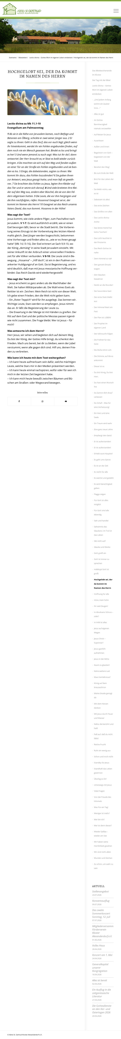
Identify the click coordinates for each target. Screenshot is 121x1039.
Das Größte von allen (103, 211)
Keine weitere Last (102, 671)
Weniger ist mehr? (102, 813)
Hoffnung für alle (101, 594)
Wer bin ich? (99, 819)
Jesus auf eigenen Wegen (101, 630)
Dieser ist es (99, 366)
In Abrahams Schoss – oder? (103, 614)
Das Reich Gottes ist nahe (102, 250)
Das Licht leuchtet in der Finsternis (103, 240)
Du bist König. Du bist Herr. (103, 374)
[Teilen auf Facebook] (19, 401)
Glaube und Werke (102, 547)
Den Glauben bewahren (99, 276)
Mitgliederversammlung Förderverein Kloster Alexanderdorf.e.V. (105, 931)
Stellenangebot (100, 891)
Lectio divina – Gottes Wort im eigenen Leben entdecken (102, 89)
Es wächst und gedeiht (104, 478)
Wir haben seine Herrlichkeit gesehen (103, 843)
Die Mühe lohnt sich (102, 350)
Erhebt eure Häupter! (103, 453)
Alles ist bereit (99, 980)
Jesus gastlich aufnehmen (100, 650)
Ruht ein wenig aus (102, 750)
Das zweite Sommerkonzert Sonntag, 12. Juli (101, 913)
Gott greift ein (100, 553)
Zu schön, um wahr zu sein (103, 866)
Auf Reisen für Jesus (102, 134)
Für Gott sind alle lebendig (101, 512)
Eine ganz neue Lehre (103, 429)
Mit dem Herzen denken (101, 705)
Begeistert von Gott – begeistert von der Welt (103, 156)
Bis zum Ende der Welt (103, 173)
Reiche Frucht (100, 744)
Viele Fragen (99, 791)
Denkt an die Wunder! (103, 285)
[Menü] (115, 9)
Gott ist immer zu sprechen (101, 561)
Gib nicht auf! (100, 541)
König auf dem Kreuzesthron (100, 685)
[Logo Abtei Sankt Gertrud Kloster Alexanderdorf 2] (21, 9)
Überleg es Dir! (100, 779)
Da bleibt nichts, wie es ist (102, 191)
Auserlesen (99, 140)
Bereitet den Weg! (101, 167)
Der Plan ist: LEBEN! (102, 317)
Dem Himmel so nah (103, 258)
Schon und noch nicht (103, 756)
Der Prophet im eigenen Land (100, 325)
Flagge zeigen (100, 494)
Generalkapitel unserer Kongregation (100, 968)
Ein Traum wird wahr (103, 423)
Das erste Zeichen (101, 205)
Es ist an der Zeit (101, 465)
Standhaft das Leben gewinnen (103, 770)
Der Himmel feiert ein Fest (103, 309)
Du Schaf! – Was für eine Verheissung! (102, 405)
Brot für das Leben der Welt (104, 181)
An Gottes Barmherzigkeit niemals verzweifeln (102, 124)
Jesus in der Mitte (101, 659)
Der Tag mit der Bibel (101, 80)
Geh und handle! (101, 520)
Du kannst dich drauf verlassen (103, 394)
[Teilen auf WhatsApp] (42, 401)
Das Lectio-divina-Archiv (101, 219)
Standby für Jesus (101, 762)
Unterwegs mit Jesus (103, 785)
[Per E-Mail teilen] (65, 401)
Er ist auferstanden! (102, 441)
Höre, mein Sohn (101, 600)
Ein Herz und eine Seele (101, 415)
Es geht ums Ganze (102, 459)
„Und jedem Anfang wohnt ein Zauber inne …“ (102, 103)
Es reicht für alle (101, 472)
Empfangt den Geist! (103, 435)
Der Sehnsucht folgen (103, 333)
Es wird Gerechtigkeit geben (103, 486)
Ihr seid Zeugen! (101, 606)
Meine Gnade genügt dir (103, 695)
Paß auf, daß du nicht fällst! (103, 736)
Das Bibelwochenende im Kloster (102, 72)
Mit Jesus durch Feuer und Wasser (103, 716)
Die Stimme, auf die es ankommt (103, 358)
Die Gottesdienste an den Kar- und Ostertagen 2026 (101, 1009)
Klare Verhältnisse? (102, 677)
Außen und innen (101, 146)
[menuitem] (115, 9)
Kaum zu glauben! (102, 665)
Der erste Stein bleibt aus (103, 299)
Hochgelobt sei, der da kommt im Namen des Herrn (103, 583)
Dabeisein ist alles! (102, 199)
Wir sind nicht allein (102, 852)
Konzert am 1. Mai (102, 955)
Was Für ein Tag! (101, 807)
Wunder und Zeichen (103, 858)
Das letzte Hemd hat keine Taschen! (103, 229)
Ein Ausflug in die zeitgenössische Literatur (101, 993)
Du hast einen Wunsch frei (104, 384)
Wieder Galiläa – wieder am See (101, 833)
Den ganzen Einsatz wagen (102, 266)
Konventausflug (100, 900)
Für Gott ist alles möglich (101, 502)
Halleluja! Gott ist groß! (101, 571)
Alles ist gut (99, 114)
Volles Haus (98, 945)
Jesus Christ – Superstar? (100, 640)
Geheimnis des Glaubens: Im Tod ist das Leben (103, 530)
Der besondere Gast (102, 291)
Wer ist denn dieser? (103, 825)
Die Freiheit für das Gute (102, 341)
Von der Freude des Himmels (102, 799)
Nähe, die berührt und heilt (103, 726)
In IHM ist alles (100, 622)
